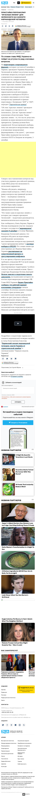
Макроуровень (5, 746)
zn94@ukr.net (22, 715)
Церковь (3, 764)
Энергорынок (5, 748)
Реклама (3, 695)
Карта (3, 700)
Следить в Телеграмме (19, 422)
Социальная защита (23, 740)
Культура (4, 766)
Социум (20, 753)
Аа (18, 2)
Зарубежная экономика (24, 743)
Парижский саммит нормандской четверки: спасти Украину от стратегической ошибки (15, 345)
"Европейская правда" (18, 104)
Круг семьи (21, 759)
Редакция (4, 692)
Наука (3, 756)
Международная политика (8, 743)
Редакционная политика (8, 697)
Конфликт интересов (24, 746)
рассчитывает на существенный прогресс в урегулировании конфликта (13, 253)
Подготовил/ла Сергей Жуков (11, 367)
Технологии (4, 758)
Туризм (20, 761)
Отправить (18, 402)
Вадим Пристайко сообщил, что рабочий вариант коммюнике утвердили (17, 284)
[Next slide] (33, 7)
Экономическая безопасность (22, 749)
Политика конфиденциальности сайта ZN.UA (11, 792)
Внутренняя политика (7, 740)
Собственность (22, 764)
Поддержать (27, 2)
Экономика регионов (7, 753)
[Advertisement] (18, 159)
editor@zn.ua (26, 717)
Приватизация (5, 751)
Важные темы (5, 7)
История (20, 756)
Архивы (3, 689)
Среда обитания (5, 761)
